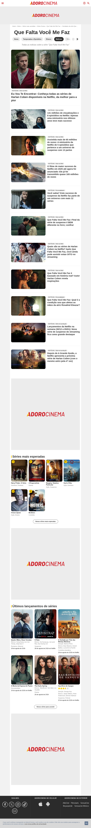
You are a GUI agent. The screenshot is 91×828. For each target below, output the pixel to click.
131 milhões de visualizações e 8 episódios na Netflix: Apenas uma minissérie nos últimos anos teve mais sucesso (63, 117)
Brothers (32, 513)
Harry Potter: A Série (18, 483)
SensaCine (84, 803)
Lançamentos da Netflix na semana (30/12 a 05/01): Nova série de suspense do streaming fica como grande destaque (63, 330)
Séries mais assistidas (29, 26)
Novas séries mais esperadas (45, 521)
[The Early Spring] (45, 669)
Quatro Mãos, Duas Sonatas (21, 640)
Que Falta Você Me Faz (53, 26)
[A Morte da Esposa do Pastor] (22, 669)
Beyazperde (67, 806)
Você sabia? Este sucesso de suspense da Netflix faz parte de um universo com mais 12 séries (63, 197)
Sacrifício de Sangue (65, 686)
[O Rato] (45, 623)
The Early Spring (41, 686)
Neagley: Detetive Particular (52, 484)
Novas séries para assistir (46, 707)
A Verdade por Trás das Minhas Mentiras (66, 641)
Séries (19, 26)
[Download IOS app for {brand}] (41, 804)
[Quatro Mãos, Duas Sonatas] (22, 623)
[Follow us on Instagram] (18, 804)
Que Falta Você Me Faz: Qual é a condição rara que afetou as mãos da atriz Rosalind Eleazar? (63, 302)
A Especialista (34, 483)
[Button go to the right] (77, 39)
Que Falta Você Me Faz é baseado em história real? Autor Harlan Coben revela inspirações (63, 277)
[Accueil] (43, 3)
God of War (68, 483)
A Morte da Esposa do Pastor (22, 686)
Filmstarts (75, 803)
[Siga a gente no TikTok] (25, 804)
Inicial (14, 26)
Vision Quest (16, 513)
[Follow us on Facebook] (5, 804)
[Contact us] (15, 811)
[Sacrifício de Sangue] (69, 669)
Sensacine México (81, 806)
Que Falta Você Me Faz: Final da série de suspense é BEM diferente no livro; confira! (63, 222)
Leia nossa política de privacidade (35, 824)
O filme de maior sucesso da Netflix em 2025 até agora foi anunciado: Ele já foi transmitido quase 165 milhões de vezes (62, 171)
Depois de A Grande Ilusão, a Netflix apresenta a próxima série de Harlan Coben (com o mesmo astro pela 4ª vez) (62, 357)
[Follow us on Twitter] (12, 804)
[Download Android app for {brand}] (49, 804)
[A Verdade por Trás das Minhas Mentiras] (69, 623)
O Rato (37, 640)
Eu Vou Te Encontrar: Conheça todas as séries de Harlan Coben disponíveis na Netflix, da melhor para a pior (44, 97)
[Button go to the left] (73, 39)
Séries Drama (41, 26)
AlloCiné (66, 803)
